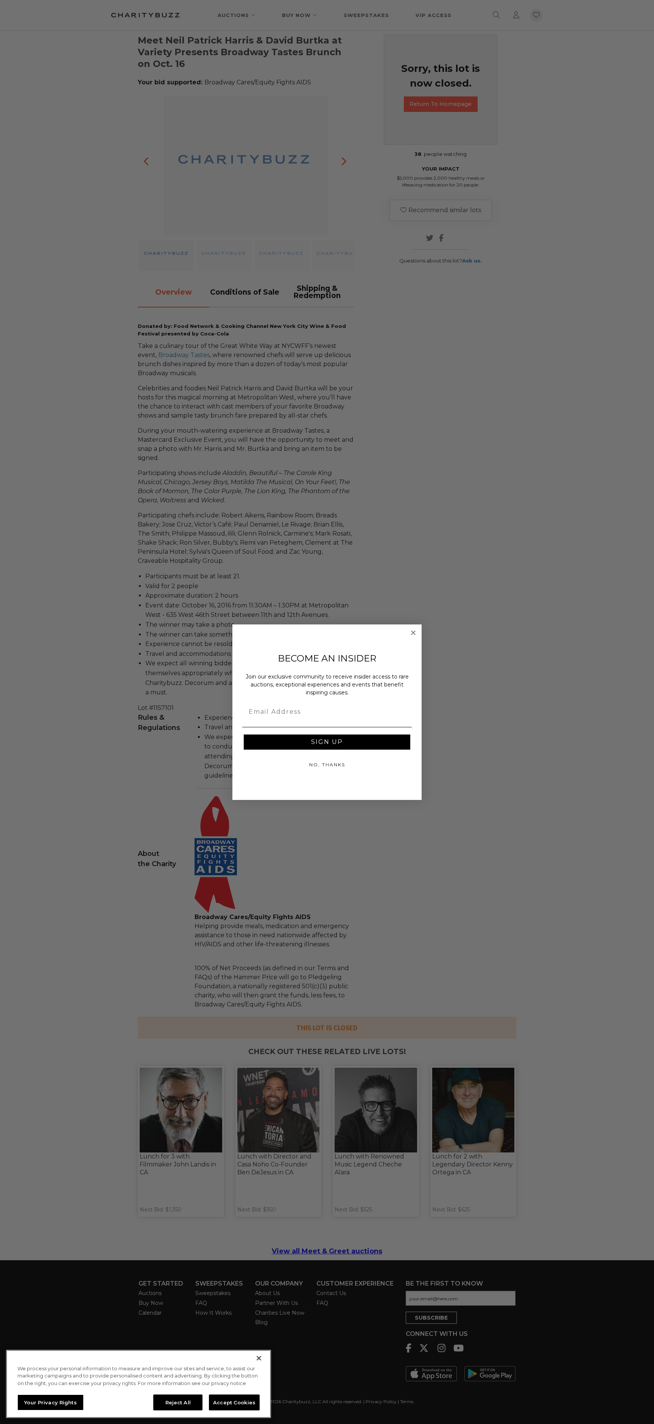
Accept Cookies (234, 1402)
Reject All (178, 1402)
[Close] (259, 1358)
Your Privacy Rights (50, 1402)
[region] (138, 1384)
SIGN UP (327, 741)
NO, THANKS (327, 764)
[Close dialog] (413, 632)
